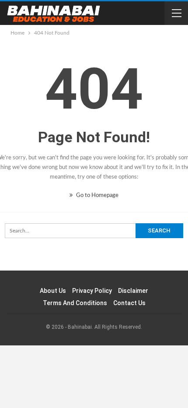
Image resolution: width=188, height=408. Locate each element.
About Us (53, 290)
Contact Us (129, 302)
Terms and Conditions (75, 302)
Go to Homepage (96, 195)
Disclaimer (133, 290)
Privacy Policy (92, 290)
